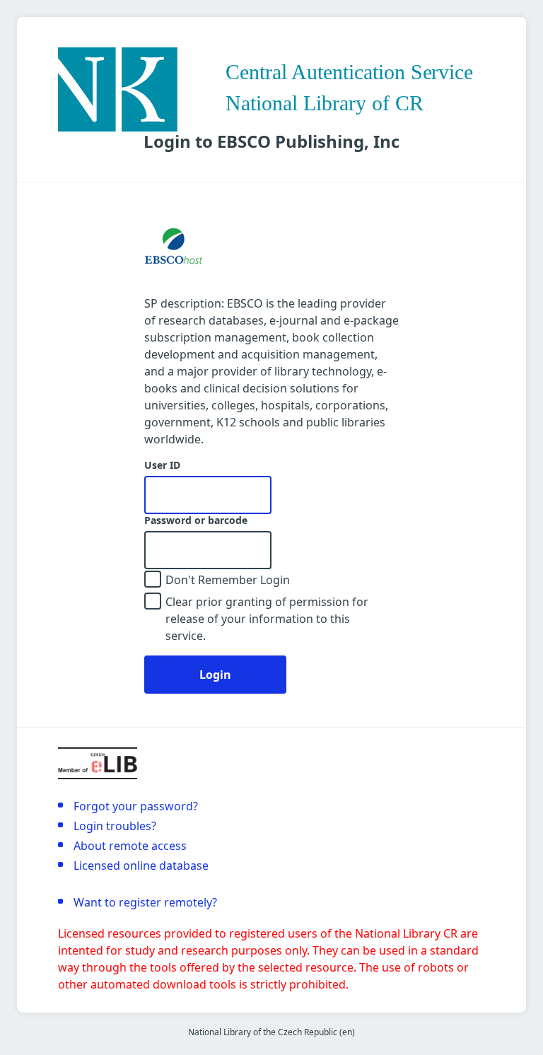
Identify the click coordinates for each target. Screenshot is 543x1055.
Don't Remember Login (227, 580)
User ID (162, 465)
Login (215, 674)
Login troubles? (115, 826)
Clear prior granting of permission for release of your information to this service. (266, 618)
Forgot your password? (136, 806)
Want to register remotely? (145, 902)
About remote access (130, 845)
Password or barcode (195, 520)
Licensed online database (141, 865)
